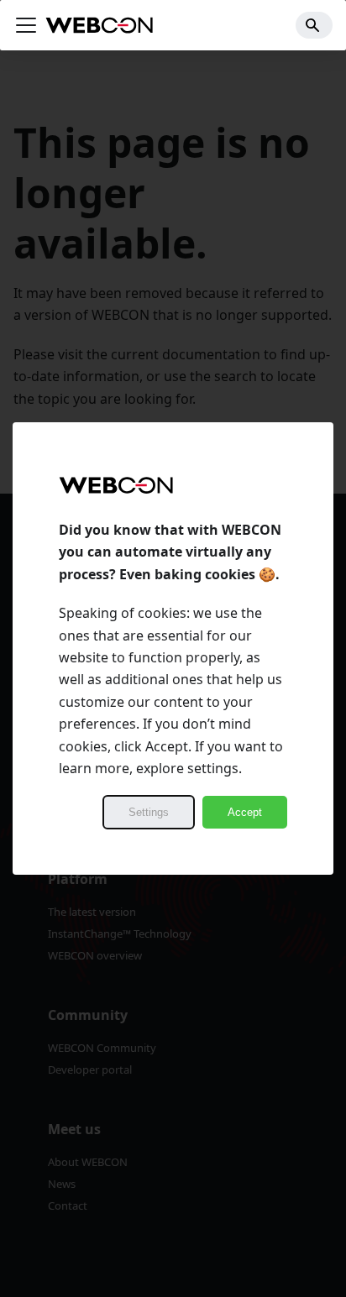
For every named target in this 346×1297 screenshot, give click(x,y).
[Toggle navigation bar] (26, 25)
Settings (148, 812)
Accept (245, 812)
